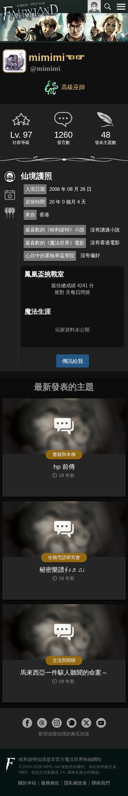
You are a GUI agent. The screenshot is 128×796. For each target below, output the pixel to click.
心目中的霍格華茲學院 (50, 255)
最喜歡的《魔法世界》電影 (54, 243)
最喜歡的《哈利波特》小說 (54, 229)
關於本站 (27, 783)
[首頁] (30, 21)
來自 (30, 214)
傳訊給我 (72, 361)
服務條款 (50, 783)
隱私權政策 (75, 783)
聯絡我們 (101, 783)
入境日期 (35, 189)
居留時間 (35, 202)
